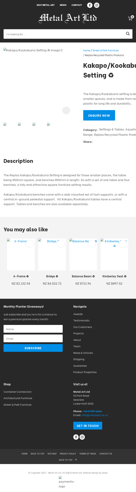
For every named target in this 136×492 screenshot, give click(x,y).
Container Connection (18, 391)
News (63, 4)
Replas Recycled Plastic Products (104, 55)
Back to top (37, 453)
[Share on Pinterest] (110, 142)
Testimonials (81, 320)
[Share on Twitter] (99, 141)
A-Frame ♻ (21, 276)
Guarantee (80, 365)
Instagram (96, 5)
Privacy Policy (68, 453)
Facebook (89, 5)
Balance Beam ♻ (83, 276)
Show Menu (6, 18)
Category (90, 129)
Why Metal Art (46, 4)
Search (128, 34)
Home (86, 50)
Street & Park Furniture (105, 50)
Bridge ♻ (52, 276)
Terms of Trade (87, 453)
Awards (78, 314)
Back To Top (65, 459)
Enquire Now (99, 115)
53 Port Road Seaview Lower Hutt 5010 (83, 399)
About (77, 340)
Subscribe (33, 348)
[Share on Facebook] (94, 142)
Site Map (52, 453)
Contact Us (105, 453)
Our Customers (82, 327)
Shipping (79, 359)
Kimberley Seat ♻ (114, 276)
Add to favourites (29, 244)
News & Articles (83, 352)
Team (76, 346)
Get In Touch (88, 426)
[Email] (105, 142)
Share (87, 141)
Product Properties (85, 372)
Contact (77, 4)
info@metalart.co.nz (95, 415)
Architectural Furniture (18, 398)
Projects (78, 333)
